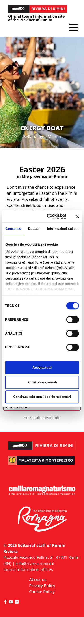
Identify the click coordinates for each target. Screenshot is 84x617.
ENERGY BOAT (42, 128)
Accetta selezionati (42, 382)
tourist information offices (28, 569)
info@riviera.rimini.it (35, 563)
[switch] (72, 319)
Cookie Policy (41, 591)
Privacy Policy (42, 585)
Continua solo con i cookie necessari (42, 397)
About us (37, 579)
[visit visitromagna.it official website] (42, 519)
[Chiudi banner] (77, 216)
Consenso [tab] (13, 228)
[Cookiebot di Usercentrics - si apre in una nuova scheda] (49, 216)
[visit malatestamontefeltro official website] (42, 463)
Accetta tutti (42, 367)
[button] (73, 28)
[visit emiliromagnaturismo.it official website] (42, 490)
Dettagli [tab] (34, 228)
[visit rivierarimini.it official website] (42, 443)
